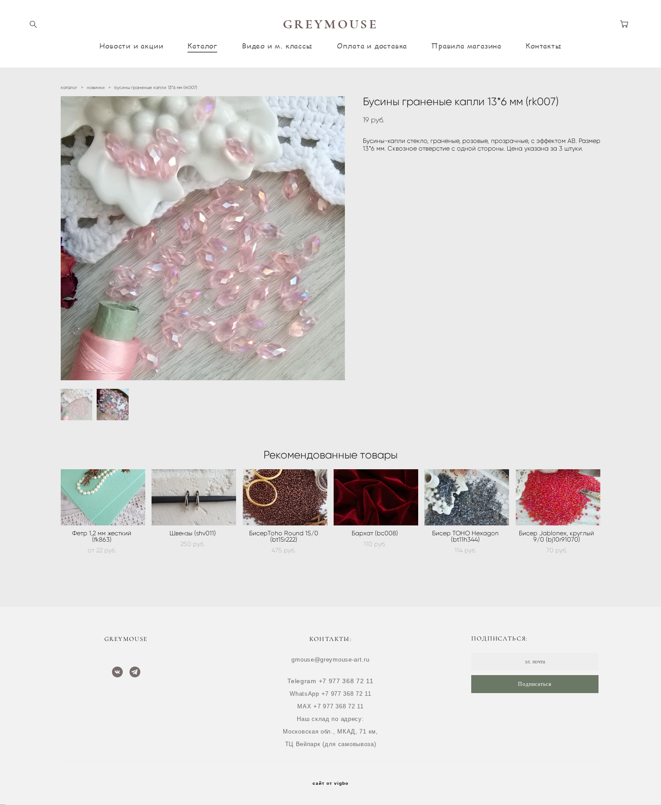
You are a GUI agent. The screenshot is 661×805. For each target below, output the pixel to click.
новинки (96, 87)
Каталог (203, 45)
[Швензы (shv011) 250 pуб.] (194, 497)
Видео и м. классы (277, 45)
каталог (69, 87)
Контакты (543, 45)
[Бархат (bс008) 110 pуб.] (376, 497)
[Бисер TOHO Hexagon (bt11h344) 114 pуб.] (466, 497)
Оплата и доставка (372, 45)
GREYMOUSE (330, 24)
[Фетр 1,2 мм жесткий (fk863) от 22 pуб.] (103, 497)
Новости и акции (131, 45)
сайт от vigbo (330, 783)
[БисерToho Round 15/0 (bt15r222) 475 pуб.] (285, 497)
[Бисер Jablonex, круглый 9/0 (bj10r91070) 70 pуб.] (558, 497)
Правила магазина (466, 45)
